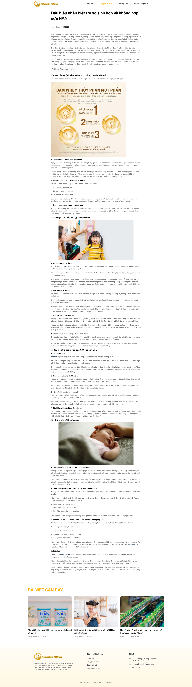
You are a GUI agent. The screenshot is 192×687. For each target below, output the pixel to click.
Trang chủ (90, 4)
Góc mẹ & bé (123, 4)
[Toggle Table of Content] (71, 69)
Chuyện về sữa (106, 4)
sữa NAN (67, 266)
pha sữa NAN (133, 544)
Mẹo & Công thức (141, 4)
